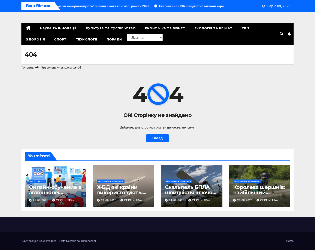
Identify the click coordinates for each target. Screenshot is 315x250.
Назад (157, 138)
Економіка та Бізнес (165, 28)
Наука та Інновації (58, 28)
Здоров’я (35, 39)
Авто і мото (37, 181)
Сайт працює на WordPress (39, 241)
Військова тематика (110, 181)
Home (290, 241)
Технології (86, 39)
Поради (114, 39)
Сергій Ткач (65, 200)
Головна (27, 67)
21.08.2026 (109, 200)
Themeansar (88, 241)
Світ (246, 28)
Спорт (60, 39)
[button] (281, 34)
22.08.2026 (41, 200)
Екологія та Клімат (213, 28)
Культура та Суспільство (111, 28)
